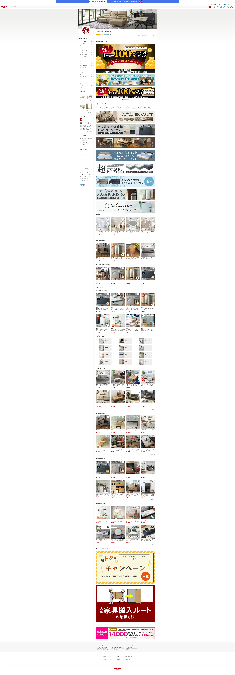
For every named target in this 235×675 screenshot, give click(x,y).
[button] (231, 4)
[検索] (210, 7)
